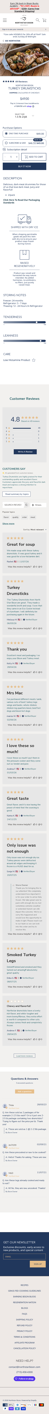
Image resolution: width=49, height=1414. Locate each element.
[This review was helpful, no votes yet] (34, 566)
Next (46, 61)
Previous (3, 61)
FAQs (24, 1313)
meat (33, 517)
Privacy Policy (24, 1331)
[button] (5, 20)
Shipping (13, 93)
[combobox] (35, 529)
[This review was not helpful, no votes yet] (39, 566)
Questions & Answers (24, 1079)
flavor (6, 517)
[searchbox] (13, 505)
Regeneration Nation (24, 1302)
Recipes (24, 1285)
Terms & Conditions (24, 1336)
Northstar (12, 41)
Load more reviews (24, 1056)
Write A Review (25, 451)
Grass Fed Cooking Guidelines (24, 1290)
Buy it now (24, 166)
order (24, 517)
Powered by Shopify (29, 1400)
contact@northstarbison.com (24, 1366)
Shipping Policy (24, 1319)
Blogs (24, 1308)
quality (15, 517)
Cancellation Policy (24, 1348)
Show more (8, 523)
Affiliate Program (25, 1342)
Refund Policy (24, 1325)
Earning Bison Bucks (24, 1296)
